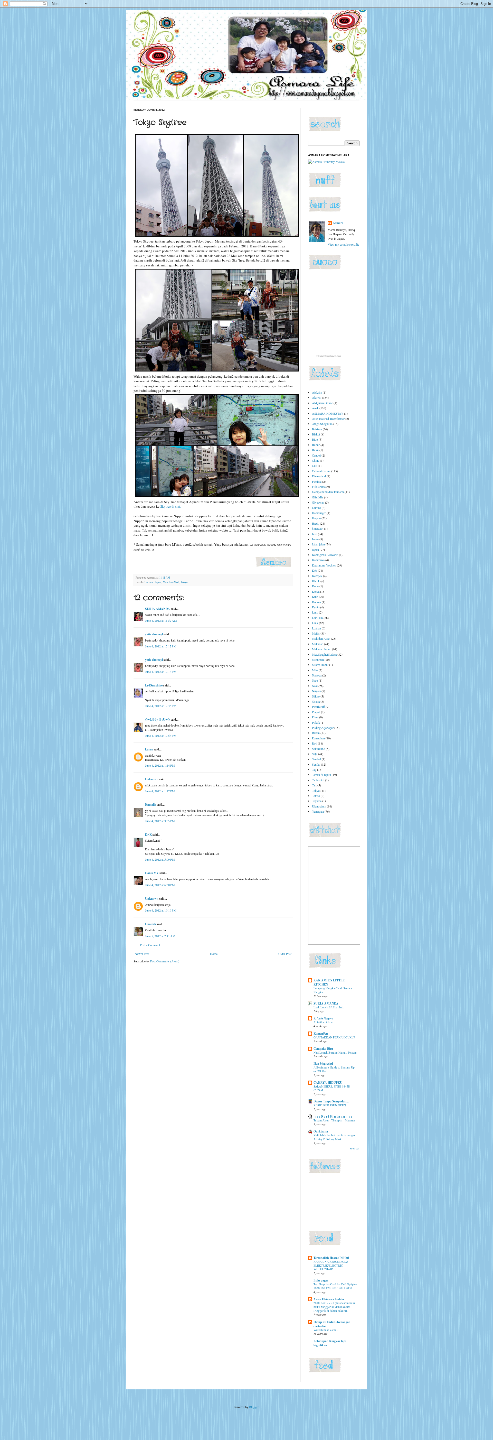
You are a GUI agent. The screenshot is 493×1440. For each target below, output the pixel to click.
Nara (315, 680)
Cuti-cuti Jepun (153, 582)
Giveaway (318, 502)
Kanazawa (318, 560)
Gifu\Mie (317, 497)
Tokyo (184, 582)
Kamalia (150, 804)
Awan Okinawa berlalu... (330, 1299)
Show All (354, 1148)
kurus (149, 749)
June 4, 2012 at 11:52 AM (161, 620)
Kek (314, 570)
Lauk (315, 623)
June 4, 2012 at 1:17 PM (160, 791)
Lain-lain (317, 618)
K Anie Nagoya (323, 1018)
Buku (315, 450)
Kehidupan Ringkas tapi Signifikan (330, 1343)
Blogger (254, 1407)
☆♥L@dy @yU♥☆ (157, 719)
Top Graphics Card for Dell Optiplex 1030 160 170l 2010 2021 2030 (335, 1286)
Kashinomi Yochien (324, 565)
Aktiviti (316, 397)
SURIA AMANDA (157, 609)
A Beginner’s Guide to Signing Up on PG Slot (334, 1069)
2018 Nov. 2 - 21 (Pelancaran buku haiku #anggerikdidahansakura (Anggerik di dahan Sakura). (335, 1307)
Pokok (316, 722)
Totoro (316, 796)
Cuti (314, 465)
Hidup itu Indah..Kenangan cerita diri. (332, 1324)
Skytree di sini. (170, 506)
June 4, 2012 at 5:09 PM (160, 859)
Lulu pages (321, 1280)
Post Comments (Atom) (164, 961)
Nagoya (316, 675)
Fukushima (319, 487)
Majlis (316, 633)
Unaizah (150, 924)
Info (314, 534)
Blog (315, 439)
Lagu (315, 612)
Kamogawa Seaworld (325, 555)
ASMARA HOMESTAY (327, 413)
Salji (314, 754)
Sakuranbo (318, 749)
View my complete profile (343, 244)
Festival (316, 481)
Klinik (316, 581)
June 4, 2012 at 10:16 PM (160, 910)
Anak (315, 408)
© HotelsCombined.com (329, 356)
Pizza (315, 717)
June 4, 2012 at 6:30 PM (160, 885)
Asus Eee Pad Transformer (328, 418)
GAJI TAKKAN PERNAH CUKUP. (335, 1037)
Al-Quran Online (322, 403)
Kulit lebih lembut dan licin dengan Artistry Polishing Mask (335, 1137)
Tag (314, 769)
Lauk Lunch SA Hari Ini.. (329, 1007)
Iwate (315, 539)
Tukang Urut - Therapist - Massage (334, 1120)
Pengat (316, 712)
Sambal (316, 759)
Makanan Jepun (321, 649)
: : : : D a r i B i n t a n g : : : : (333, 1116)
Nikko (316, 696)
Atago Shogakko (322, 424)
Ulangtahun (319, 806)
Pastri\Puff (318, 706)
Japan (315, 549)
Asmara (338, 223)
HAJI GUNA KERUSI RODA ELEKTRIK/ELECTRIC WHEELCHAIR (331, 1265)
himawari (317, 528)
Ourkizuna (321, 1131)
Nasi (315, 686)
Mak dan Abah (171, 582)
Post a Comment (150, 945)
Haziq (315, 523)
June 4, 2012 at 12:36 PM (160, 706)
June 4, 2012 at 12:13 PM (160, 672)
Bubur (316, 445)
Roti (314, 743)
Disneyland (319, 476)
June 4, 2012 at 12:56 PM (160, 735)
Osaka (316, 701)
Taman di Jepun (321, 775)
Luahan (316, 628)
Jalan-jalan (318, 544)
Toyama (316, 801)
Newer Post (142, 954)
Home (213, 954)
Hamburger (319, 513)
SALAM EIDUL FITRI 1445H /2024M (332, 1088)
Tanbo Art (318, 780)
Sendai (316, 764)
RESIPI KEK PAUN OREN (330, 1105)
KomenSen (321, 1033)
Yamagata (318, 811)
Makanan (317, 644)
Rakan (316, 733)
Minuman (318, 659)
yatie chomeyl (154, 634)
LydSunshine (154, 685)
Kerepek (317, 576)
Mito (315, 670)
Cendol (316, 455)
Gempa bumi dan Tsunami (328, 492)
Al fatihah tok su (323, 1022)
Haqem (316, 518)
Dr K (148, 834)
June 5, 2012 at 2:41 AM (160, 936)
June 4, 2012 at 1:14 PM (160, 765)
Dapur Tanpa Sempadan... (331, 1101)
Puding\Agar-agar (323, 728)
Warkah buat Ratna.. (326, 1330)
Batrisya (317, 429)
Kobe (315, 586)
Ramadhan (318, 738)
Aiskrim (317, 392)
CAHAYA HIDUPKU (328, 1082)
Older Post (284, 954)
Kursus (316, 602)
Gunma (316, 508)
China (315, 460)
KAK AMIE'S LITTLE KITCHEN (329, 982)
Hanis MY (152, 873)
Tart (314, 785)
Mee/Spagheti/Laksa (324, 654)
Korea (315, 591)
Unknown (151, 779)
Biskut (316, 434)
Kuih (315, 596)
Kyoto (315, 607)
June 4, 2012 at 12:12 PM (160, 646)
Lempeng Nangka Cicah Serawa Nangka (333, 990)
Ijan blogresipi (323, 1063)
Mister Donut (320, 665)
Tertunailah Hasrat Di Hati (331, 1258)
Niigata (316, 691)
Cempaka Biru (323, 1048)
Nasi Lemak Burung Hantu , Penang (335, 1052)
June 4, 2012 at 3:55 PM (160, 821)
